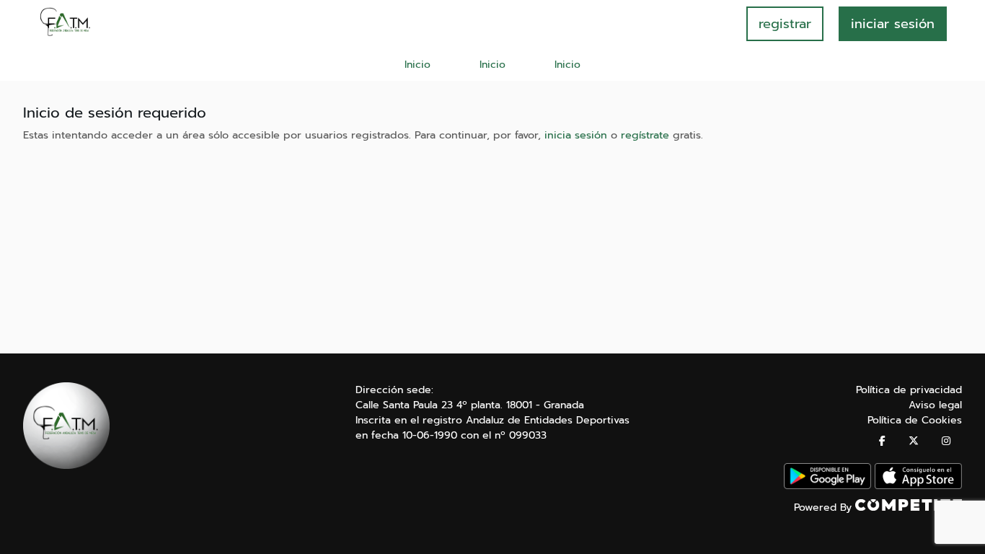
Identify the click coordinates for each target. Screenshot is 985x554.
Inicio (417, 64)
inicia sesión (575, 135)
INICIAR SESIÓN (893, 24)
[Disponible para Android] (827, 485)
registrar (785, 24)
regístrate (645, 135)
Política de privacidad (909, 389)
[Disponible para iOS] (918, 485)
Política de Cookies (914, 420)
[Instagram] (946, 441)
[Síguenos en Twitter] (914, 441)
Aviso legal (935, 405)
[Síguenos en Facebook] (882, 441)
